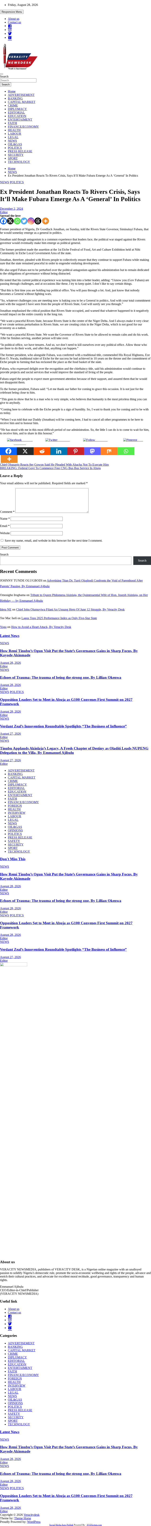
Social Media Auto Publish (61, 1525)
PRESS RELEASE (20, 151)
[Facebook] (3, 221)
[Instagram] (31, 221)
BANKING (15, 98)
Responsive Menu (12, 11)
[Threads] (37, 221)
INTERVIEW (16, 812)
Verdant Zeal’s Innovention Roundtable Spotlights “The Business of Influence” (63, 726)
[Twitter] (24, 221)
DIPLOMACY (17, 109)
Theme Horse (22, 1518)
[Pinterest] (75, 451)
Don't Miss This (12, 859)
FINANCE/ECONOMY (23, 126)
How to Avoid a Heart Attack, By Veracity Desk (41, 627)
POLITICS (15, 147)
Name (5, 518)
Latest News (9, 636)
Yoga (3, 627)
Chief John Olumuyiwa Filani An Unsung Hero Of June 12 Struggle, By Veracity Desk (70, 609)
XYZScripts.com (94, 1525)
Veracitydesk (32, 1514)
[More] (45, 221)
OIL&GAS (15, 144)
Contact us (14, 22)
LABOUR (14, 133)
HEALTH (14, 130)
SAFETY (14, 841)
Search (4, 76)
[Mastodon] (92, 451)
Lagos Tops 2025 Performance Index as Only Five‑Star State (59, 618)
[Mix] (109, 451)
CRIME (13, 105)
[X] (10, 221)
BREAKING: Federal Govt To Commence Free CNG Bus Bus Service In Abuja (50, 468)
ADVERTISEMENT (21, 95)
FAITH (12, 123)
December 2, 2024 (11, 208)
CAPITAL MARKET (21, 102)
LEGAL (13, 137)
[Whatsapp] (17, 221)
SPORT (13, 158)
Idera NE (5, 609)
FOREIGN (15, 805)
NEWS (12, 140)
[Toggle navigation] (1, 74)
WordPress (34, 1521)
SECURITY (16, 154)
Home (12, 91)
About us (13, 18)
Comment (7, 511)
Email (5, 526)
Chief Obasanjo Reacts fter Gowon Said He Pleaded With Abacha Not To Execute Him (54, 464)
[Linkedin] (58, 451)
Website (5, 533)
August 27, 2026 (10, 733)
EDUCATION (17, 116)
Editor (4, 212)
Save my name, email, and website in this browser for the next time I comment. (53, 540)
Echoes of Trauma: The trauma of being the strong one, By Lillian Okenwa (60, 677)
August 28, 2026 (10, 662)
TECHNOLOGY (19, 162)
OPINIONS (15, 830)
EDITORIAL (16, 112)
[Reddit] (42, 451)
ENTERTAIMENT (20, 119)
